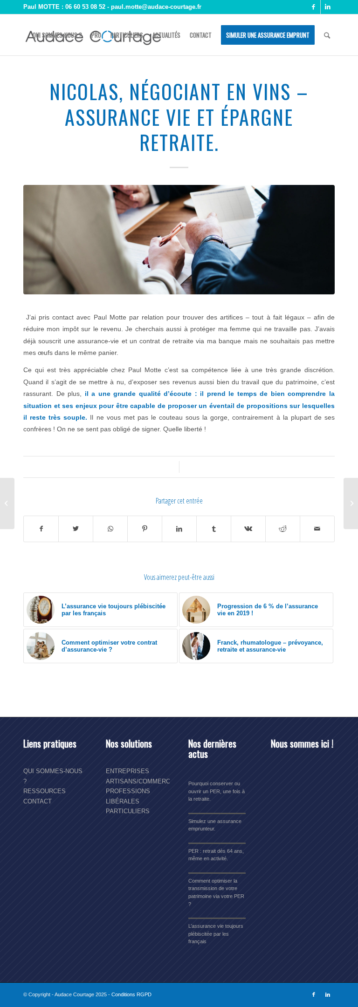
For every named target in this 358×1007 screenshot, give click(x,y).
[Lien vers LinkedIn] (328, 7)
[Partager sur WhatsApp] (110, 529)
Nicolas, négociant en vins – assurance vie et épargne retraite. (179, 116)
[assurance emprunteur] (179, 243)
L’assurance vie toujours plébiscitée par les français (215, 933)
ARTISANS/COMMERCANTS (146, 781)
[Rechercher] (327, 34)
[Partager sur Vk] (248, 529)
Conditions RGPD (131, 994)
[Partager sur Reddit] (283, 529)
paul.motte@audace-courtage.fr (156, 6)
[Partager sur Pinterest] (145, 529)
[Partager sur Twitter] (76, 529)
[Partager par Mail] (317, 529)
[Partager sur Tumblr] (214, 529)
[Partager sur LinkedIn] (179, 529)
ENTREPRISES (127, 771)
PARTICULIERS (128, 811)
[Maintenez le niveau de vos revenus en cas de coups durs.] (7, 503)
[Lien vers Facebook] (313, 7)
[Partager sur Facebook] (41, 529)
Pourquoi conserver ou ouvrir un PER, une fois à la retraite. (216, 791)
